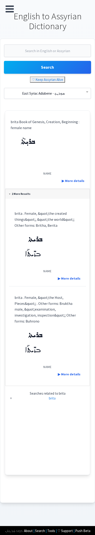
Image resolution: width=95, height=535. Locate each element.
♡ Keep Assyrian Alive (47, 79)
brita (52, 398)
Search (47, 67)
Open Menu (10, 9)
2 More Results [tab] (21, 193)
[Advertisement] (47, 442)
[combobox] (47, 52)
